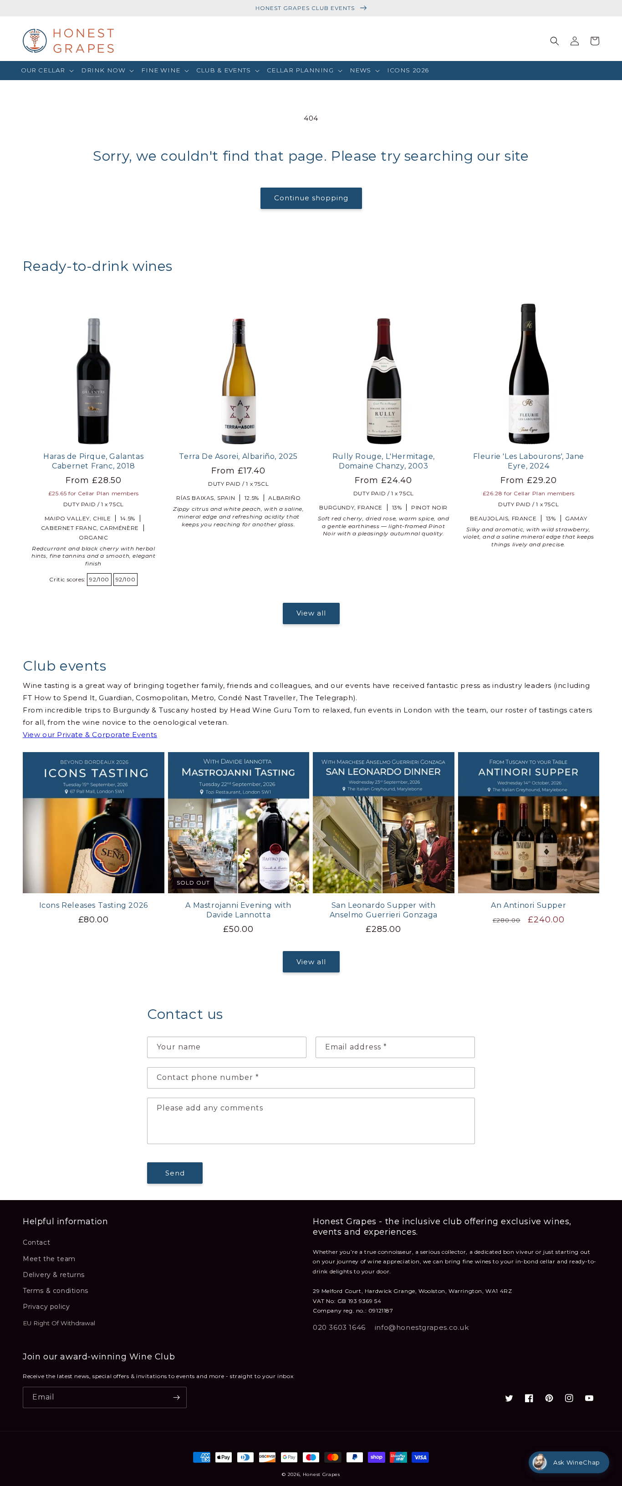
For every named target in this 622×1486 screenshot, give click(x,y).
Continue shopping (311, 197)
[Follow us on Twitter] (509, 1398)
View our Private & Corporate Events (90, 734)
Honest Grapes (321, 1474)
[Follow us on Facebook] (529, 1398)
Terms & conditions (55, 1291)
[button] (47, 70)
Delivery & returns (54, 1275)
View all (311, 613)
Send (175, 1173)
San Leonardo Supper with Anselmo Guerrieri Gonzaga (384, 910)
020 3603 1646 (339, 1327)
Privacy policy (46, 1307)
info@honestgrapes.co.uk (422, 1327)
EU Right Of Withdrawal (59, 1323)
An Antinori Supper (528, 905)
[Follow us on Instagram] (569, 1398)
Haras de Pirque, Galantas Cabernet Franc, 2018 (93, 461)
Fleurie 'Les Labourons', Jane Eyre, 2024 (528, 461)
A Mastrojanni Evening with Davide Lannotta (238, 910)
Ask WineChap (576, 1462)
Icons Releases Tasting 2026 (93, 905)
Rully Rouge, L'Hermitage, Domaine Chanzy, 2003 (383, 461)
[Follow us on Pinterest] (549, 1398)
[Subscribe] (176, 1397)
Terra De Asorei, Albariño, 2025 (238, 456)
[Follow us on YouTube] (589, 1398)
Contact (36, 1242)
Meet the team (49, 1259)
